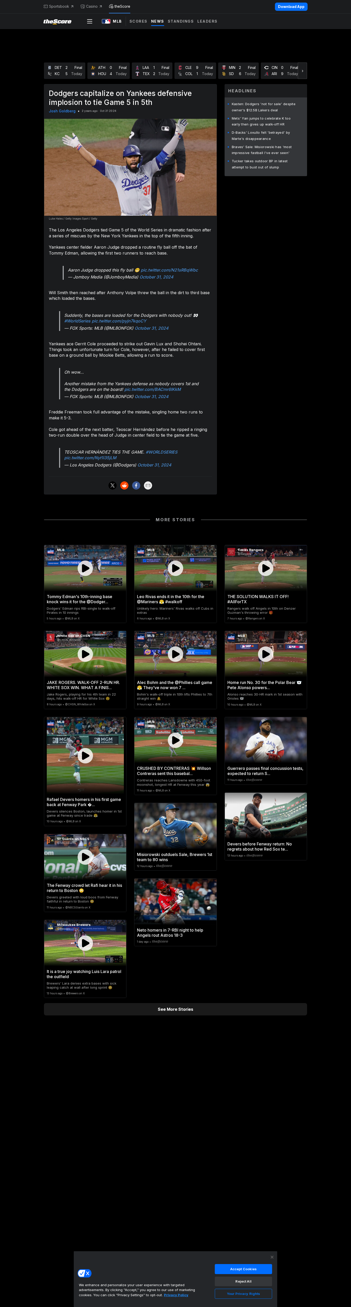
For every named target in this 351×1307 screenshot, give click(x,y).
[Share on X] (112, 485)
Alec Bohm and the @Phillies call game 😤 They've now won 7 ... (174, 685)
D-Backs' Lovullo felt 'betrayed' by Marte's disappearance (261, 135)
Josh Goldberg (62, 111)
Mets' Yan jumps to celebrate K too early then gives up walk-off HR (261, 121)
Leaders (207, 21)
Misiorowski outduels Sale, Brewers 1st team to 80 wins (174, 857)
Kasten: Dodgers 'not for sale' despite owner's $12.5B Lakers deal (263, 107)
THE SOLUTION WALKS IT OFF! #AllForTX (258, 599)
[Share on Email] (148, 485)
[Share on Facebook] (136, 485)
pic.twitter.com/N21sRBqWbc (169, 270)
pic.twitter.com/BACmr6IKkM (152, 389)
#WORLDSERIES (161, 452)
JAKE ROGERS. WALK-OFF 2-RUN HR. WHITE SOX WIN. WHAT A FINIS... (83, 685)
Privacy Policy (176, 1295)
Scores (138, 21)
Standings (181, 21)
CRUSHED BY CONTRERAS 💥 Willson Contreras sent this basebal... (174, 771)
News (157, 21)
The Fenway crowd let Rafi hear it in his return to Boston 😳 (84, 888)
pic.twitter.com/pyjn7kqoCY (119, 320)
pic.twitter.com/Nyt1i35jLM (90, 457)
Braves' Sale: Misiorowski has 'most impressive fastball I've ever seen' (262, 150)
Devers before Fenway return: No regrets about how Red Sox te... (259, 846)
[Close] (272, 1257)
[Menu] (89, 21)
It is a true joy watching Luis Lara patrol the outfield (84, 974)
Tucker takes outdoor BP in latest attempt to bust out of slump (260, 164)
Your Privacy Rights (243, 1294)
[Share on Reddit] (124, 485)
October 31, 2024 (156, 277)
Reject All (243, 1281)
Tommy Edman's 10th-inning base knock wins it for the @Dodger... (79, 599)
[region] (175, 1279)
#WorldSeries (77, 320)
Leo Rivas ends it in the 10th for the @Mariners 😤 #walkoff (170, 599)
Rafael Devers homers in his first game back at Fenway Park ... (84, 802)
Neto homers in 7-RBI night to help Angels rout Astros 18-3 (170, 932)
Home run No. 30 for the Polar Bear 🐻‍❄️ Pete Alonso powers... (264, 685)
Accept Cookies (243, 1269)
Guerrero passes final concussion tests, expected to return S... (265, 771)
